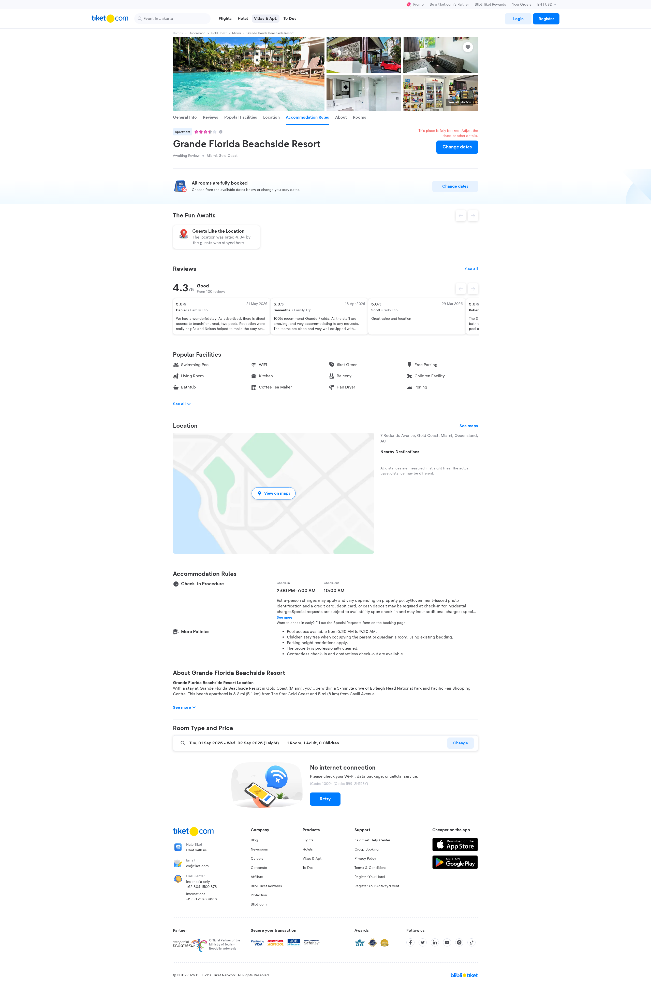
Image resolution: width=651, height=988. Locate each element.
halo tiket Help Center (372, 840)
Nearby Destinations (399, 451)
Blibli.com (259, 904)
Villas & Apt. (312, 858)
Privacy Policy (365, 858)
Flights (308, 840)
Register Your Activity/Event (376, 886)
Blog (254, 840)
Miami (236, 33)
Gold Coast (219, 33)
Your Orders (521, 4)
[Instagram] (459, 942)
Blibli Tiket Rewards (490, 4)
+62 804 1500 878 (201, 887)
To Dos (308, 868)
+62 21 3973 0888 (201, 899)
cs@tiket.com (197, 866)
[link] (518, 18)
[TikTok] (471, 942)
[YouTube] (447, 942)
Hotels (308, 849)
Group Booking (366, 849)
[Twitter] (423, 942)
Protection (259, 895)
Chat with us (196, 850)
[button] (273, 493)
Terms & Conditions (370, 868)
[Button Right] (473, 288)
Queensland (196, 33)
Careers (257, 858)
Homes (178, 33)
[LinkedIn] (435, 942)
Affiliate (257, 877)
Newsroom (259, 849)
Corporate (259, 868)
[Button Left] (461, 288)
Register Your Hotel (369, 877)
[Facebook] (410, 942)
